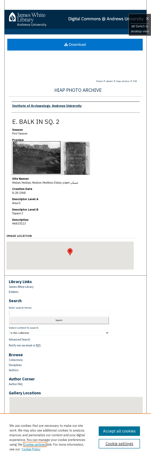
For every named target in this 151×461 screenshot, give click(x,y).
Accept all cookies (119, 431)
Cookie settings (35, 444)
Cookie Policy (31, 449)
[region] (75, 437)
